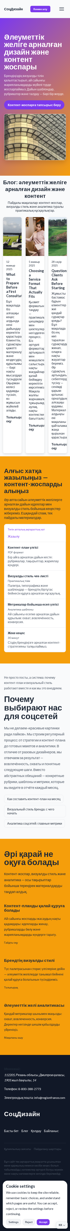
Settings (13, 1222)
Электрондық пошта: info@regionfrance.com (34, 1097)
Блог (24, 1131)
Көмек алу (40, 9)
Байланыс (51, 1131)
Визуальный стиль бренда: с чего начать (30, 811)
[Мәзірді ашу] (61, 9)
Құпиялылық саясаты (17, 1149)
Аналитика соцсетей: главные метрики (34, 823)
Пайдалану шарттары (47, 1149)
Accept (43, 1222)
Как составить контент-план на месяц (33, 799)
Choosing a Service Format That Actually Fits (36, 284)
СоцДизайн (13, 9)
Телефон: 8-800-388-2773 (22, 1089)
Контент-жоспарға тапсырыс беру (34, 105)
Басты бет (11, 1131)
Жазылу (13, 536)
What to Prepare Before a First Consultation (16, 285)
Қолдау (36, 1131)
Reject (28, 1222)
